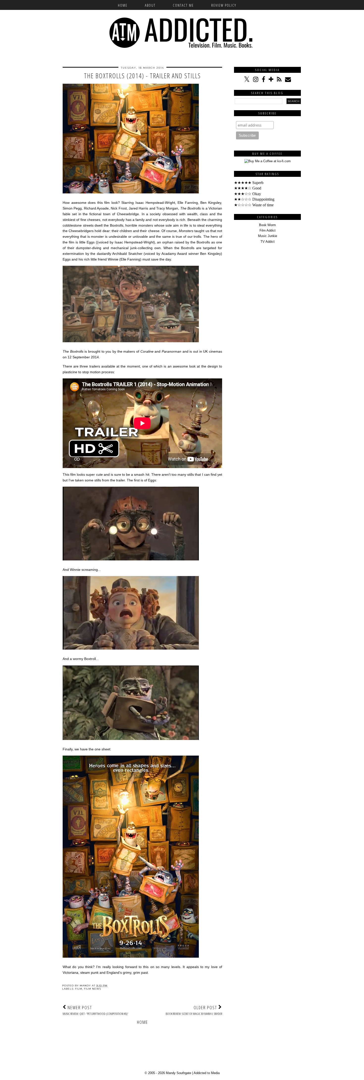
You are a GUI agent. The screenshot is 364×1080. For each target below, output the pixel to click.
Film (78, 988)
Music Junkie (267, 236)
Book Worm (267, 225)
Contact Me (183, 5)
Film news (92, 988)
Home (123, 5)
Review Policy (223, 5)
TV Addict (267, 241)
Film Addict (268, 230)
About (150, 5)
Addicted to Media (207, 1073)
